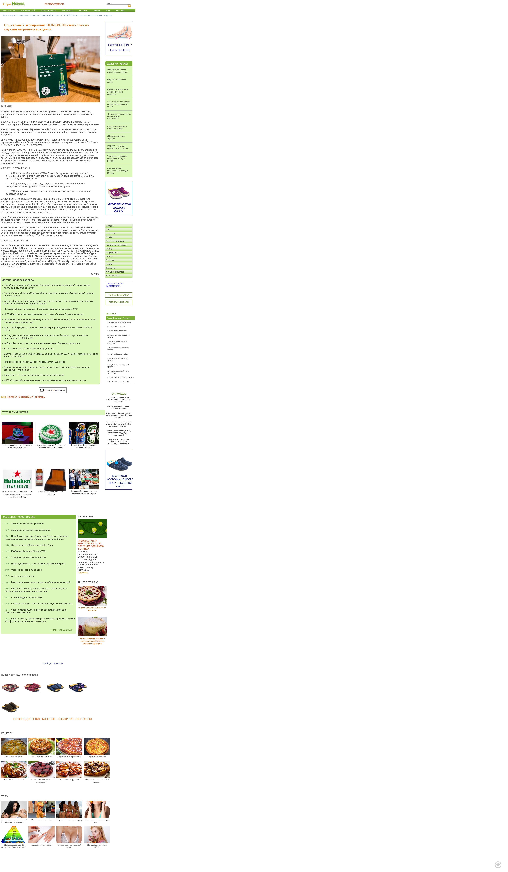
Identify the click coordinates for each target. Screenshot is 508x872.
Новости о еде (8, 15)
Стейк (109, 237)
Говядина (117, 318)
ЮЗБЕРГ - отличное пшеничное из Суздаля (117, 147)
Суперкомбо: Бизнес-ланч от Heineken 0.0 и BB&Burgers (84, 492)
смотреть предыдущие (61, 630)
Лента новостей (28, 10)
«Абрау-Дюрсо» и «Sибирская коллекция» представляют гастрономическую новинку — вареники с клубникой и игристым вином (49, 302)
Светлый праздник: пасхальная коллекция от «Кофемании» (39, 603)
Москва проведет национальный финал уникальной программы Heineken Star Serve (17, 494)
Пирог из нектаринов (97, 757)
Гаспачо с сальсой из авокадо (119, 322)
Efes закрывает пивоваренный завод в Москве (117, 170)
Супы (109, 318)
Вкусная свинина (115, 241)
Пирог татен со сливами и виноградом (42, 781)
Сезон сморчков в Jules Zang (23, 570)
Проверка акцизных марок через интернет (117, 70)
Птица (109, 256)
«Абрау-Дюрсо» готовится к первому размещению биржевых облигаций (42, 343)
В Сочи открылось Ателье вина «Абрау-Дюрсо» (29, 348)
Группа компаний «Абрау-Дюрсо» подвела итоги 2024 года (34, 361)
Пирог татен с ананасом (13, 780)
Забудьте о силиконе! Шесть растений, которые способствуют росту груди (118, 441)
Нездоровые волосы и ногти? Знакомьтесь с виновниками (14, 821)
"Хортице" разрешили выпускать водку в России (117, 158)
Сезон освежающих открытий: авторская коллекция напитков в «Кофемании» (35, 611)
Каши (109, 264)
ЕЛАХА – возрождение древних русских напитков (117, 91)
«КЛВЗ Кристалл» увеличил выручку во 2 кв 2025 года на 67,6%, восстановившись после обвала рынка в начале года (50, 320)
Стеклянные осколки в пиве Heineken (50, 493)
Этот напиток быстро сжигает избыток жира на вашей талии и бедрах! (119, 415)
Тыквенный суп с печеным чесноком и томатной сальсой (119, 383)
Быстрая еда (112, 275)
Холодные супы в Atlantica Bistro (25, 557)
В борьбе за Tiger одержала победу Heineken (84, 446)
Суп (108, 229)
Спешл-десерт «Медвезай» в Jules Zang (29, 545)
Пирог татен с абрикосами (69, 757)
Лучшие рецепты (115, 272)
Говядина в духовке (116, 245)
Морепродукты (113, 252)
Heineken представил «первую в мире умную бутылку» (17, 446)
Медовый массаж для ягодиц (69, 820)
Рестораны (67, 10)
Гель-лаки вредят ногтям (41, 845)
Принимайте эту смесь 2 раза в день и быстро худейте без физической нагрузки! (119, 424)
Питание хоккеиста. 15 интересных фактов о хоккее (13, 846)
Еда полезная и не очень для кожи (97, 821)
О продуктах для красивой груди (69, 846)
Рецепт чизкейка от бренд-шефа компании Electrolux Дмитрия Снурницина (92, 641)
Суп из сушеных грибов (117, 331)
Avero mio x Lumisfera (19, 576)
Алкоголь (34, 15)
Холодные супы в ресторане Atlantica (28, 530)
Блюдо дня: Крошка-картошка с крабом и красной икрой (37, 582)
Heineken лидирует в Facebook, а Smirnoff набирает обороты (50, 446)
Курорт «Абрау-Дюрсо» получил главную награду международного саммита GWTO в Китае (48, 328)
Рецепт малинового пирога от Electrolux (92, 609)
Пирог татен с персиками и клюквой (97, 781)
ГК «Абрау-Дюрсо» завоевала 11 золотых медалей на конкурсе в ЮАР (41, 309)
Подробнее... (83, 573)
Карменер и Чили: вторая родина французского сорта (118, 104)
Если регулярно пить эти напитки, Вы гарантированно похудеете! (118, 399)
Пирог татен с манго (14, 757)
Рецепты (120, 10)
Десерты (110, 268)
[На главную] (13, 7)
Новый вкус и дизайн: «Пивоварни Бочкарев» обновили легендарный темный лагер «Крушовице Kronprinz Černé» (47, 286)
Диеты (97, 10)
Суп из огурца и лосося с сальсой (120, 377)
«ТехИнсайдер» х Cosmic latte (23, 597)
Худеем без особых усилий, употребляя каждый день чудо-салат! (119, 433)
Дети (108, 10)
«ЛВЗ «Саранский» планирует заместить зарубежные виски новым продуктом (45, 380)
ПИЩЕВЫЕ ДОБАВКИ (119, 295)
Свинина (126, 318)
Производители (48, 10)
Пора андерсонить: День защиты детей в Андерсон (35, 563)
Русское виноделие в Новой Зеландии (117, 127)
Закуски (110, 260)
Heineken (12, 396)
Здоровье (83, 10)
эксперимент (26, 396)
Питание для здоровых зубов (97, 846)
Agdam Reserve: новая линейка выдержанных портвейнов (34, 375)
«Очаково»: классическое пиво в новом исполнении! (119, 116)
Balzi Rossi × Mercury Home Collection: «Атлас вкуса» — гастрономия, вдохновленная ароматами (36, 590)
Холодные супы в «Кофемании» (24, 523)
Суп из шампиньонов (116, 327)
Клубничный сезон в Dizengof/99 (25, 551)
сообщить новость (52, 663)
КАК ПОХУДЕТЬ (119, 394)
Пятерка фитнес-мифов (41, 820)
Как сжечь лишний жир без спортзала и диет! (118, 407)
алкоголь (40, 396)
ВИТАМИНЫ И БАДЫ (119, 302)
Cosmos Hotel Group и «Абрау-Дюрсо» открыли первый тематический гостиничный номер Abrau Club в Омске (51, 355)
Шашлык (110, 233)
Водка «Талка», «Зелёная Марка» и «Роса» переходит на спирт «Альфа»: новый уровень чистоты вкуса (49, 294)
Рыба (109, 249)
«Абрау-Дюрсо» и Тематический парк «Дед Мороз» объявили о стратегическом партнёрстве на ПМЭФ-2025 (46, 336)
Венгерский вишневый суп (118, 354)
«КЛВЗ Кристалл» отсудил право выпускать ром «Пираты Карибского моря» (43, 314)
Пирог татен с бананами (41, 757)
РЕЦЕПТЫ (111, 314)
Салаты (110, 226)
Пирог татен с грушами (69, 780)
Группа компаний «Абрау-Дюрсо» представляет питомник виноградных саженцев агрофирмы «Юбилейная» (46, 368)
